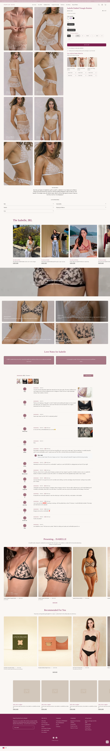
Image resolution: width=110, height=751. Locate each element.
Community (58, 718)
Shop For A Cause (74, 728)
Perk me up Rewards (45, 724)
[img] (104, 10)
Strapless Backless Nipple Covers (44, 667)
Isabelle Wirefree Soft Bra (77, 598)
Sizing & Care (88, 726)
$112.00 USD (87, 598)
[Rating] (31, 375)
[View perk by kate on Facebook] (56, 738)
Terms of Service (88, 729)
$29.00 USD (55, 667)
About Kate (44, 721)
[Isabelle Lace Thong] (92, 62)
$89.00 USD (21, 598)
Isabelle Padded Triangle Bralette (10, 598)
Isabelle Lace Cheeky (71, 68)
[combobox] (5, 748)
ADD (72, 78)
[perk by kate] (9, 4)
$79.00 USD (87, 667)
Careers (43, 726)
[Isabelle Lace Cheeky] (72, 62)
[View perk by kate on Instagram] (53, 738)
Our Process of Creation (46, 728)
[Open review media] (19, 381)
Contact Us (58, 726)
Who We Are (44, 718)
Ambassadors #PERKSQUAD (61, 721)
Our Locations (44, 732)
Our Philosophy (45, 722)
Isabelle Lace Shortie (81, 68)
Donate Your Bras (74, 726)
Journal (57, 724)
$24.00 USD (19, 667)
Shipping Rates (88, 724)
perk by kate (56, 740)
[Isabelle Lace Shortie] (82, 62)
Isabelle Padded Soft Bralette (43, 598)
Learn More (15, 263)
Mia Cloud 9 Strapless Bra (77, 667)
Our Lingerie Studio (45, 730)
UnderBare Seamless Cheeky (9, 667)
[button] (99, 4)
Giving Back (73, 718)
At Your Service (88, 718)
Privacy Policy (87, 728)
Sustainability (73, 724)
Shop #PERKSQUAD (60, 722)
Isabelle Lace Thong (91, 68)
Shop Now (55, 602)
